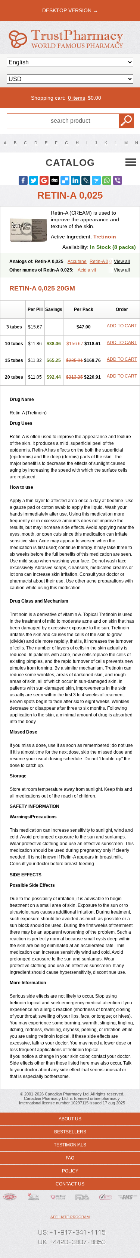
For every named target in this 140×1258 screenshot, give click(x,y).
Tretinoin (104, 237)
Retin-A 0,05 (102, 261)
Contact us (70, 1184)
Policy (70, 1171)
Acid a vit (87, 270)
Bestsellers (70, 1132)
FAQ (70, 1158)
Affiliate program (70, 1217)
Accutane (77, 261)
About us (70, 1118)
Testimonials (70, 1145)
